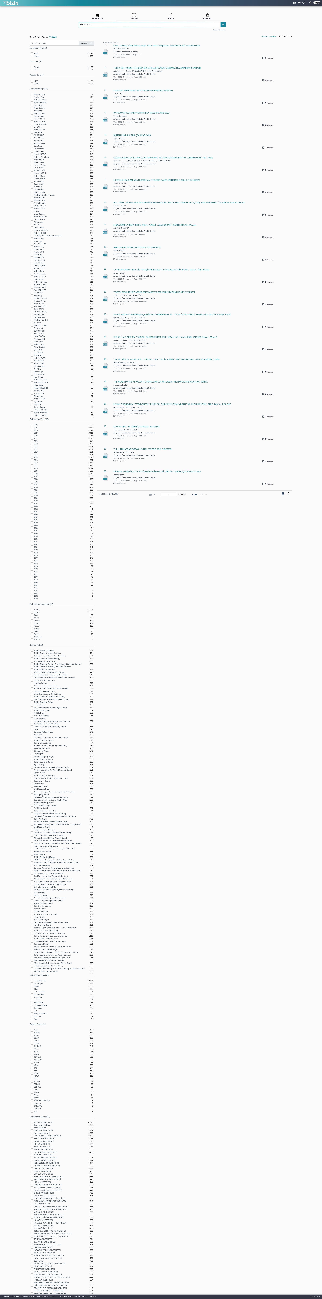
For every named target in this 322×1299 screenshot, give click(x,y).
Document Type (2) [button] (38, 48)
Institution (207, 18)
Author (170, 18)
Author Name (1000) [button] (39, 89)
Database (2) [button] (35, 62)
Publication (97, 18)
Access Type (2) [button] (37, 75)
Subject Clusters (268, 36)
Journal (134, 18)
